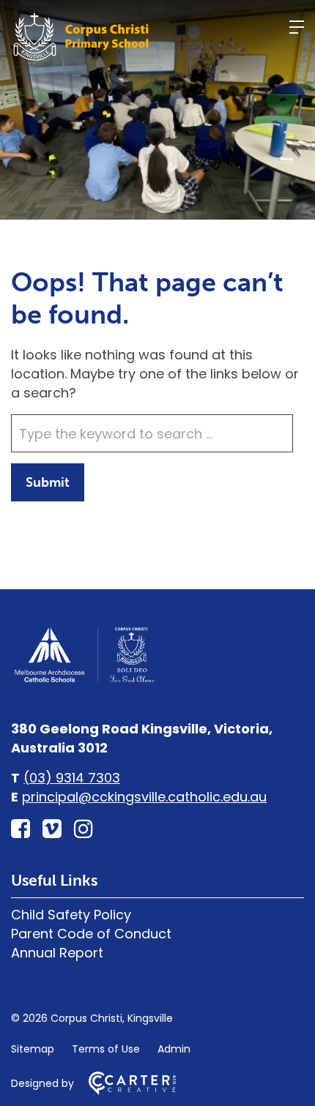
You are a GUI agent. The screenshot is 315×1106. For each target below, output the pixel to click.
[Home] (84, 680)
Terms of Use (106, 1049)
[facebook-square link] (20, 829)
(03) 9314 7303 (71, 778)
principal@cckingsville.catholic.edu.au (144, 797)
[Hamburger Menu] (296, 27)
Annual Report (57, 953)
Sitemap (32, 1049)
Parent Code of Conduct (91, 933)
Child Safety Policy (71, 914)
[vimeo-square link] (52, 829)
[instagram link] (83, 829)
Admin (174, 1049)
